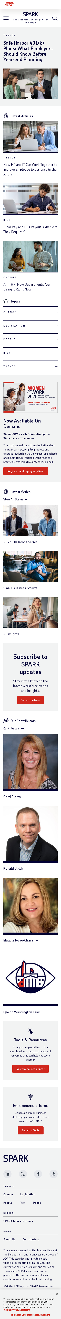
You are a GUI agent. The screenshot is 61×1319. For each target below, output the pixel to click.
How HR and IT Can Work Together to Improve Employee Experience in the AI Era (30, 169)
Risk (7, 219)
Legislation (14, 325)
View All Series (13, 499)
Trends (9, 35)
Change (10, 277)
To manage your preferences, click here (30, 1315)
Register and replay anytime (25, 471)
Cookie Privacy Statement (17, 1309)
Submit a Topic (30, 1130)
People (9, 339)
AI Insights (11, 634)
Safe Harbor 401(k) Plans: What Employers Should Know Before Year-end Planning (28, 51)
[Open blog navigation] (6, 18)
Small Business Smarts (20, 588)
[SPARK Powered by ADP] (30, 14)
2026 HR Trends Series (20, 542)
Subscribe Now (30, 700)
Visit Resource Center (30, 1068)
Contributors (11, 728)
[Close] (57, 1294)
